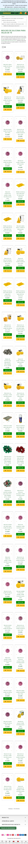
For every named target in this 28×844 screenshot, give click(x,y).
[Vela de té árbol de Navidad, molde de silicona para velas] (7, 618)
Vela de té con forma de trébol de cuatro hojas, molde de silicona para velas (20, 328)
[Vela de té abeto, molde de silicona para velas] (20, 90)
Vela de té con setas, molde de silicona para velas (20, 396)
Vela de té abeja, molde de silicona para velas (20, 692)
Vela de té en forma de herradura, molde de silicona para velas (20, 494)
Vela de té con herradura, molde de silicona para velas (7, 396)
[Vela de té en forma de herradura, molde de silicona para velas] (20, 483)
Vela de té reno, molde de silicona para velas (7, 593)
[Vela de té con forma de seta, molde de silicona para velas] (20, 122)
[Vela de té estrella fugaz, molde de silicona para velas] (20, 251)
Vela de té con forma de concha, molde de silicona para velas (20, 628)
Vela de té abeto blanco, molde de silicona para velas (20, 228)
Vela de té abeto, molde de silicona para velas (20, 98)
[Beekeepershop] (13, 13)
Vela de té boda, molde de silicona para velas (7, 131)
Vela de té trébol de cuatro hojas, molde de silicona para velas (7, 527)
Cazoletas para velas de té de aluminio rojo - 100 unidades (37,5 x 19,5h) (20, 460)
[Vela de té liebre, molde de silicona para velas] (7, 153)
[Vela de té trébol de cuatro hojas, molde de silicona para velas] (7, 517)
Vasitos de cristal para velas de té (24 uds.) (8, 427)
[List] (5, 47)
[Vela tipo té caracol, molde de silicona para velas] (20, 714)
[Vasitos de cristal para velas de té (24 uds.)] (7, 418)
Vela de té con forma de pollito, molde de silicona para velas (20, 560)
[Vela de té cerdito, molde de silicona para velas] (20, 352)
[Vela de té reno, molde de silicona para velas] (7, 584)
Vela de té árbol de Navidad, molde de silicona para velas (7, 628)
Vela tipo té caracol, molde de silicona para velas (20, 724)
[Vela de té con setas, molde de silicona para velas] (20, 386)
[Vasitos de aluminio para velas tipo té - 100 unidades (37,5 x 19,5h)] (7, 352)
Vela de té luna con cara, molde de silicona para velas (8, 789)
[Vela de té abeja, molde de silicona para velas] (20, 683)
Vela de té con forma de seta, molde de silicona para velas (20, 132)
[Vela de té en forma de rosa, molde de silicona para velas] (7, 318)
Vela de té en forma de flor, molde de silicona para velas (20, 756)
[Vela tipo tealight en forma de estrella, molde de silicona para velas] (20, 584)
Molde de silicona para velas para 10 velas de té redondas (20, 194)
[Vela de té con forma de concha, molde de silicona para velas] (20, 618)
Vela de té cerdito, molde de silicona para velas (20, 361)
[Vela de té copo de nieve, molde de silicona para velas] (7, 747)
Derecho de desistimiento (8, 828)
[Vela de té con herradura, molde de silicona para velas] (7, 386)
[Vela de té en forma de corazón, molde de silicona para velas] (20, 650)
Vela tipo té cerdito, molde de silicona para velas (20, 163)
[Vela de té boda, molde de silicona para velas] (7, 122)
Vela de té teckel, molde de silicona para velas (7, 723)
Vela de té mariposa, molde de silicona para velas (20, 527)
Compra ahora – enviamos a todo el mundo (15, 7)
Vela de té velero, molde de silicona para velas (7, 66)
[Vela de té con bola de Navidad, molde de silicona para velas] (7, 251)
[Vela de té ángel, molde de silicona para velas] (7, 683)
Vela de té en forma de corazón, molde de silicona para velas (20, 661)
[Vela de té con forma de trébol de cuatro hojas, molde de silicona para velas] (20, 318)
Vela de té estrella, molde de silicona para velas (8, 660)
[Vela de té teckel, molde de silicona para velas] (7, 714)
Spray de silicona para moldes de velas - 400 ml (20, 427)
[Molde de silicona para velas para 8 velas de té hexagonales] (7, 284)
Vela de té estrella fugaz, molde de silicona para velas (20, 261)
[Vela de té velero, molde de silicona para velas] (7, 57)
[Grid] (3, 47)
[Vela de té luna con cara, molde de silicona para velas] (7, 779)
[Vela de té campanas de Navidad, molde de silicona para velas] (20, 779)
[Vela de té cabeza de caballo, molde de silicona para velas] (7, 550)
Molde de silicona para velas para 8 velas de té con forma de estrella (7, 228)
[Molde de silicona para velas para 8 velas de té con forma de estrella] (7, 219)
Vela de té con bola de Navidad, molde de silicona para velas (7, 261)
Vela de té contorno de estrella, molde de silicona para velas (8, 195)
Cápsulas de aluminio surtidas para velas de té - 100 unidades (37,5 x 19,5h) (7, 494)
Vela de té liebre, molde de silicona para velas (7, 162)
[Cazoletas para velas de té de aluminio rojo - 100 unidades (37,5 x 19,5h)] (20, 449)
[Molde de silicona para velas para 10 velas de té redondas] (20, 184)
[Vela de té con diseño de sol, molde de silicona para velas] (7, 90)
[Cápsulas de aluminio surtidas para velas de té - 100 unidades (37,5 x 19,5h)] (7, 483)
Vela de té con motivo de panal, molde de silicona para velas (20, 67)
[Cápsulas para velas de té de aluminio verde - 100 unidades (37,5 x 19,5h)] (7, 449)
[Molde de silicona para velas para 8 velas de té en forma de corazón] (20, 284)
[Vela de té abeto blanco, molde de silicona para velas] (20, 219)
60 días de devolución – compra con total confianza (16, 5)
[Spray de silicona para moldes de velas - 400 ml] (20, 418)
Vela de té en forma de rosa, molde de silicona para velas (7, 327)
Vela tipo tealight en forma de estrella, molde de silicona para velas (20, 594)
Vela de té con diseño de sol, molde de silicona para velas (7, 99)
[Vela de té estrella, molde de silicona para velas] (7, 650)
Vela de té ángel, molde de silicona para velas (7, 692)
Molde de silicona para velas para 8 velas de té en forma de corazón (20, 294)
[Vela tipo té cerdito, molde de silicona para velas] (20, 153)
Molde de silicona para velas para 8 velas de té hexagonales (7, 293)
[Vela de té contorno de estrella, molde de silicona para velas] (7, 184)
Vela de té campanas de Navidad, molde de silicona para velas (20, 789)
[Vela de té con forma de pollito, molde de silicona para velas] (20, 550)
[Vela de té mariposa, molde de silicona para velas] (20, 517)
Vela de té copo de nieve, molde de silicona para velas (8, 756)
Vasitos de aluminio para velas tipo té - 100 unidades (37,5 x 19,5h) (7, 362)
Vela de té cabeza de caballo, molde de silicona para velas (8, 560)
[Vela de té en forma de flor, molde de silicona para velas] (20, 747)
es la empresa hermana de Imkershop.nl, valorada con (14, 2)
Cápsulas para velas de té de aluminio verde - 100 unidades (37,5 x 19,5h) (8, 460)
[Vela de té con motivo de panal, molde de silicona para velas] (20, 57)
